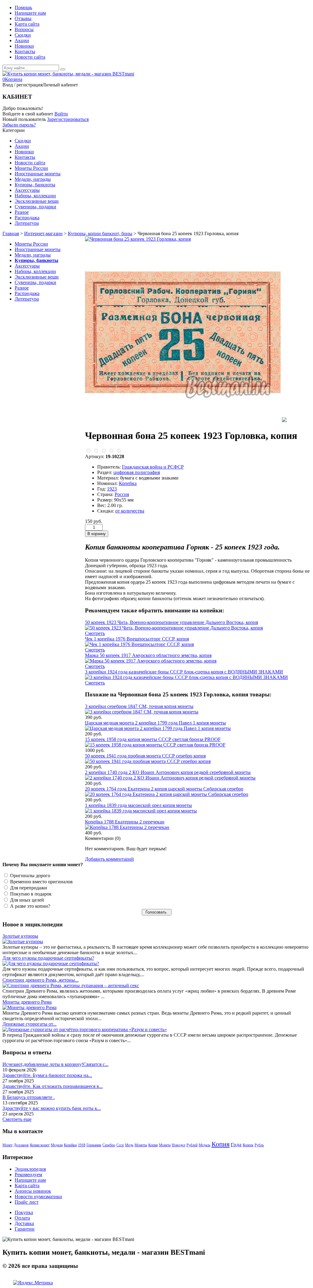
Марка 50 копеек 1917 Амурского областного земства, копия (148, 655)
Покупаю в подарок (30, 893)
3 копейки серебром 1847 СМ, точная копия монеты (139, 706)
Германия (94, 1145)
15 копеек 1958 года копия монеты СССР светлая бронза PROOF (153, 739)
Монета (165, 1145)
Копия (221, 1144)
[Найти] (62, 69)
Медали (57, 1145)
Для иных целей (26, 900)
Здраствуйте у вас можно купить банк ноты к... (51, 1108)
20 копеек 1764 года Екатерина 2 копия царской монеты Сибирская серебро (164, 788)
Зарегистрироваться (68, 119)
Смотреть (95, 633)
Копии (153, 1145)
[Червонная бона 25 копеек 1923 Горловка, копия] (138, 239)
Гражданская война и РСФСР (153, 466)
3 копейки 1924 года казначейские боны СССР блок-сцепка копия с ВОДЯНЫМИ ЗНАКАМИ (184, 671)
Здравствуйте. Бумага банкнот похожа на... (47, 1075)
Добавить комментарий (109, 859)
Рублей (191, 1145)
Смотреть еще (16, 1119)
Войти (61, 113)
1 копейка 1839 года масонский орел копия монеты (138, 805)
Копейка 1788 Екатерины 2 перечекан (124, 821)
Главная (10, 233)
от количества (129, 510)
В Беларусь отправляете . (28, 1097)
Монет (7, 1145)
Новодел (178, 1145)
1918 (81, 1145)
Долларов (21, 1145)
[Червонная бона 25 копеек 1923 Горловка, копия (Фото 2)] (284, 420)
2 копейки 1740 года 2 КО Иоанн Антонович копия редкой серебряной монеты (168, 772)
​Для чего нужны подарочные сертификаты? (48, 958)
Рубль (259, 1145)
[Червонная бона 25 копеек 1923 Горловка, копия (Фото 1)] (183, 420)
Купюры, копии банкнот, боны (100, 233)
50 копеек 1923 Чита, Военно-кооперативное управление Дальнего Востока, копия (171, 622)
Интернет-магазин (43, 233)
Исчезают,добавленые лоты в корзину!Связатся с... (55, 1064)
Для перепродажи (28, 887)
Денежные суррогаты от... (29, 1024)
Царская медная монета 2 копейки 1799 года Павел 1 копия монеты (155, 722)
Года (236, 1145)
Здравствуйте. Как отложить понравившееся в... (52, 1086)
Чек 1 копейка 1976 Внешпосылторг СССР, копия (137, 638)
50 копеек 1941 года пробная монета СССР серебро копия (145, 755)
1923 (112, 488)
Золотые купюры (20, 936)
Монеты (140, 1145)
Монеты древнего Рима (27, 1002)
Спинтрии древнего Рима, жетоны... (40, 980)
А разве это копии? (29, 906)
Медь (129, 1145)
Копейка (128, 483)
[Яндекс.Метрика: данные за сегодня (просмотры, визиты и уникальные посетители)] (33, 1283)
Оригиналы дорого (29, 875)
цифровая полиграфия (136, 472)
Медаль (204, 1145)
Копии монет (40, 1145)
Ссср (120, 1145)
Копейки (70, 1145)
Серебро (108, 1145)
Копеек (248, 1145)
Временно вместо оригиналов (41, 881)
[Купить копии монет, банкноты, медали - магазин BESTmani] (68, 73)
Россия (122, 494)
